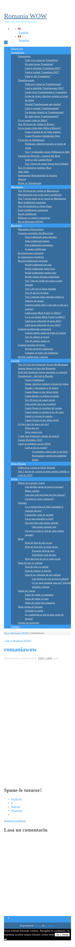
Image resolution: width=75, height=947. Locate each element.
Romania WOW (25, 16)
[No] (5, 939)
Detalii (65, 934)
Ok (57, 934)
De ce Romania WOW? (16, 633)
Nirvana (38, 925)
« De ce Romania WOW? (18, 640)
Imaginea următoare (15, 820)
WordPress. (49, 925)
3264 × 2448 (45, 658)
